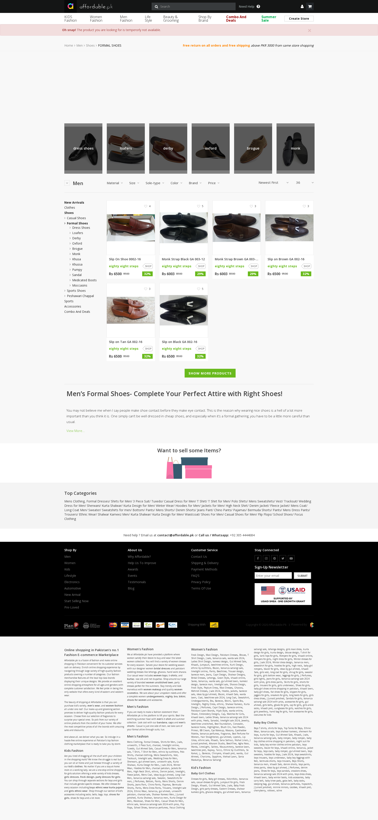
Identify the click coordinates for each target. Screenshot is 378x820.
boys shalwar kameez (286, 731)
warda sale (214, 681)
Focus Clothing (177, 807)
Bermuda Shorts (259, 510)
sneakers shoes (298, 770)
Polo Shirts (239, 501)
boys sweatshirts (303, 754)
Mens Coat (298, 506)
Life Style (148, 18)
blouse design (292, 652)
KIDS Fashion (70, 18)
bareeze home (198, 727)
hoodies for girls (282, 665)
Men (79, 45)
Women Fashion (96, 18)
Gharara (238, 687)
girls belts (267, 704)
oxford (211, 148)
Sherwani (93, 506)
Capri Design (219, 674)
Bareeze (219, 700)
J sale (179, 741)
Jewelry (245, 720)
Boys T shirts (260, 728)
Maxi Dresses (226, 687)
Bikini (228, 700)
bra (176, 696)
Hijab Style (221, 710)
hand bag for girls (278, 711)
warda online (235, 710)
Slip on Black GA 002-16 (179, 342)
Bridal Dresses (198, 677)
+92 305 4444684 (242, 535)
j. (199, 753)
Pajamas (239, 510)
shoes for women (137, 699)
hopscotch (307, 783)
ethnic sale (132, 804)
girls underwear (286, 685)
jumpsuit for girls (229, 782)
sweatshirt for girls (263, 665)
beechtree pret (198, 750)
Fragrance (225, 733)
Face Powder (239, 727)
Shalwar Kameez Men (113, 514)
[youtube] (291, 558)
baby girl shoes (261, 691)
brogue (253, 148)
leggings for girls (290, 675)
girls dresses (71, 776)
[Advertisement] (189, 84)
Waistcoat (192, 514)
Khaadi (194, 664)
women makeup (152, 689)
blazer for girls (271, 668)
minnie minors (280, 787)
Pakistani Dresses (229, 654)
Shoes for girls (303, 685)
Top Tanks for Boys (293, 728)
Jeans (208, 674)
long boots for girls (298, 695)
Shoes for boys (268, 770)
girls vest (264, 672)
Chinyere (216, 753)
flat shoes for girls (279, 691)
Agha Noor (243, 743)
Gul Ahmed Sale (144, 748)
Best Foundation (223, 723)
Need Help (246, 7)
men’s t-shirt (164, 718)
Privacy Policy (200, 582)
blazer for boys (271, 747)
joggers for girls (261, 695)
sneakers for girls (279, 695)
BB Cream (205, 730)
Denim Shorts (185, 510)
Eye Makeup (217, 730)
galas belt (287, 780)
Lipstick (237, 736)
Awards (133, 569)
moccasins (79, 285)
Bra (211, 700)
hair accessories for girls (300, 711)
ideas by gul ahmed (163, 774)
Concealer (238, 723)
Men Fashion (126, 18)
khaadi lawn (197, 717)
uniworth (132, 745)
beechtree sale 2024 (214, 697)
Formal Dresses (97, 501)
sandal (77, 275)
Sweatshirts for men (116, 510)
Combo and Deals (77, 312)
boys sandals (283, 770)
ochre (279, 790)
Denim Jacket (258, 506)
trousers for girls (268, 685)
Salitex (214, 746)
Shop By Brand (204, 18)
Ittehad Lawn (229, 756)
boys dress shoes (303, 774)
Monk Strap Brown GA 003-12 (237, 259)
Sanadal (214, 720)
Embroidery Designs (209, 713)
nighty (169, 696)
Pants (150, 510)
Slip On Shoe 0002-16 (125, 259)
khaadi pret (229, 753)
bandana (162, 722)
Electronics (72, 582)
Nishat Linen (241, 740)
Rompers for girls (287, 655)
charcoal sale (144, 794)
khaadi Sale (232, 694)
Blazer (216, 668)
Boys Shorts (298, 760)
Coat (200, 697)
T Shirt (201, 501)
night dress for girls (282, 659)
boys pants (304, 764)
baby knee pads (273, 780)
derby (168, 148)
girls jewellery (261, 711)
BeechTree (231, 743)
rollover (271, 790)
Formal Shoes (77, 223)
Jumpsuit (204, 664)
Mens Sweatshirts (261, 501)
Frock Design (197, 654)
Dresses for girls (199, 778)
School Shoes (282, 514)
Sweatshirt (243, 697)
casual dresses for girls (208, 782)
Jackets (234, 690)
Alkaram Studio (217, 743)
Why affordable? (139, 556)
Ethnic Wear (87, 514)
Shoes (90, 45)
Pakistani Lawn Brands (202, 710)
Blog (131, 588)
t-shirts (173, 675)
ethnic (155, 771)
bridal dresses (162, 668)
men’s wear (94, 705)
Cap (223, 713)
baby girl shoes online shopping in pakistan (276, 688)
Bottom (138, 510)
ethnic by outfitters (168, 751)
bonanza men (161, 797)
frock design (87, 776)
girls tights (259, 678)
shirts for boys (275, 728)
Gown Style (223, 677)
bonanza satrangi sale (144, 778)
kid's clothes (75, 766)
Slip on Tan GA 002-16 (125, 342)
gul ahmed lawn (147, 761)
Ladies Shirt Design (201, 661)
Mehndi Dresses (199, 690)
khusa (76, 259)
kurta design (276, 652)
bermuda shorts (267, 760)
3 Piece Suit (141, 501)
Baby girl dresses (216, 778)
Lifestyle (70, 575)
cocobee (293, 787)
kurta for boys (267, 734)
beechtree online (219, 664)
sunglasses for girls (283, 708)
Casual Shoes (76, 218)
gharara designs (213, 792)
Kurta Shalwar (111, 506)
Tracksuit (290, 501)
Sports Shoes (76, 290)
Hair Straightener (210, 736)
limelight (180, 771)
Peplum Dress (211, 687)
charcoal (156, 745)
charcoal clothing (143, 755)
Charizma (205, 756)
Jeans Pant (204, 510)
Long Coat (231, 697)
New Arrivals (74, 203)
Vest (279, 501)
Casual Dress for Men (179, 501)
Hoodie (225, 690)
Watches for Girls (235, 713)
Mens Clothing (74, 501)
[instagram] (266, 558)
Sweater (94, 510)
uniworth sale (164, 761)
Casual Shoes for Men (240, 514)
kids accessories (295, 777)
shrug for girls (296, 672)
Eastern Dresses (227, 788)
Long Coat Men (75, 510)
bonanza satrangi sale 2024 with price (159, 804)
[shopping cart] (310, 6)
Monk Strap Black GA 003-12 (183, 259)
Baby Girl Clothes (203, 773)
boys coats (268, 751)
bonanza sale (219, 658)
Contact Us (199, 556)
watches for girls (303, 708)
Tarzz (219, 750)
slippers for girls (298, 691)
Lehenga (211, 677)
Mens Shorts (165, 510)
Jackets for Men (212, 506)
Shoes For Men (212, 514)
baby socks (299, 780)
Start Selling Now (76, 601)
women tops (161, 675)
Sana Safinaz (226, 740)
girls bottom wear (272, 675)
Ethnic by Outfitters (234, 750)
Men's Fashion (138, 736)
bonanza (152, 791)
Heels (206, 720)
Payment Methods (204, 569)
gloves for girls (281, 704)
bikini (182, 696)
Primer (194, 730)
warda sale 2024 (236, 658)
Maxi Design (212, 654)
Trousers (70, 514)
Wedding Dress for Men (165, 758)
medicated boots (84, 280)
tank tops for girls (269, 655)
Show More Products (210, 373)
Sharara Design (237, 684)
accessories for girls (294, 701)
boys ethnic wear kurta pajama (106, 787)
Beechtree (222, 671)
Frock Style (196, 687)
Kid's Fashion (201, 768)
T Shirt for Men (218, 501)
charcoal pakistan (161, 768)
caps (171, 722)
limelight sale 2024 (230, 720)
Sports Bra (238, 700)
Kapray (211, 750)
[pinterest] (274, 558)
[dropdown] (302, 6)
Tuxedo (156, 501)
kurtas (130, 678)
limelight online (170, 745)
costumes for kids (262, 714)
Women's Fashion (204, 649)
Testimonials (137, 582)
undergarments (155, 696)
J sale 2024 (166, 764)
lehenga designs (276, 649)
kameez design (220, 661)
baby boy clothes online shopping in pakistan (283, 739)
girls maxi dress (293, 649)
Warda (194, 746)
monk (295, 148)
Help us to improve (142, 563)
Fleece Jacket (279, 506)
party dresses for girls (108, 776)
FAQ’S (195, 575)
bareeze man (206, 684)
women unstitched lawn (159, 682)
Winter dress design (282, 662)
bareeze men (197, 674)
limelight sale (145, 758)
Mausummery (227, 746)
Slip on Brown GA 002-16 (286, 259)
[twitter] (283, 558)
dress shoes (83, 148)
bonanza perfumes (158, 807)
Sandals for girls (294, 698)
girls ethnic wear (78, 790)
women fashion (114, 705)
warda (239, 753)
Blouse (242, 654)
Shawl (194, 713)
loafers (126, 148)
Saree (194, 681)
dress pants (259, 767)
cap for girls (295, 704)
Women (69, 563)
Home (68, 45)
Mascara (229, 730)
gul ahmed (164, 791)
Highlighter (213, 727)
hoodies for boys (272, 754)
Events (132, 575)
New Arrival (72, 594)
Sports (69, 301)
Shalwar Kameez (233, 704)
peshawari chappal (80, 296)
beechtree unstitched (202, 723)
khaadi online (238, 677)
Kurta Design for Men (138, 506)
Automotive (72, 588)
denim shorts (290, 764)
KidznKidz (232, 778)
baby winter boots (277, 777)
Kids (67, 569)
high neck (297, 665)
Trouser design (235, 671)
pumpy (77, 270)
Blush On (226, 727)
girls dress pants (274, 682)
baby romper (284, 738)
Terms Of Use (201, 588)
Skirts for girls (291, 682)
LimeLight (204, 746)
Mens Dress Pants (296, 510)
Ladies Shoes (212, 717)
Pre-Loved (71, 607)
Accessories (72, 306)
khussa (77, 264)
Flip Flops (264, 514)
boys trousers (260, 757)
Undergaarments (199, 700)
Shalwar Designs (236, 674)
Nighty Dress (208, 704)
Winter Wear (164, 506)
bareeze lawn (242, 746)
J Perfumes (138, 781)
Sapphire (216, 756)
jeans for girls (273, 678)
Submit (303, 576)
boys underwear (277, 757)
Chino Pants (222, 510)
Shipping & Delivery (205, 563)
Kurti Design (236, 664)
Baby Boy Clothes (265, 722)
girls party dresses (209, 788)
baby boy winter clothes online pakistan (280, 744)
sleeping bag (260, 783)
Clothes (69, 208)
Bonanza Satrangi (212, 759)
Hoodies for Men (187, 506)
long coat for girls (278, 672)
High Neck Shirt (236, 506)
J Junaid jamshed (275, 698)
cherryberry (260, 790)
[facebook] (258, 558)
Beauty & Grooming (171, 18)
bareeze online (234, 707)
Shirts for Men (121, 501)
